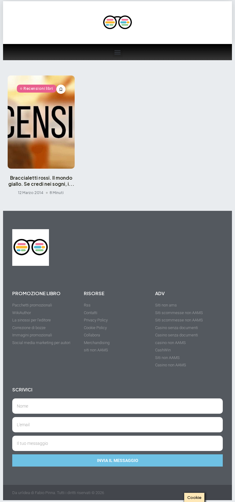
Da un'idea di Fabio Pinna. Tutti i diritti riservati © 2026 (58, 492)
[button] (118, 52)
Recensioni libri (38, 88)
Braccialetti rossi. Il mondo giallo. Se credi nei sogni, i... (41, 181)
